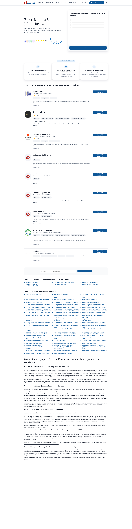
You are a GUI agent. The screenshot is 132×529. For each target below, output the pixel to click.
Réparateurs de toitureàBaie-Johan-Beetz (92, 345)
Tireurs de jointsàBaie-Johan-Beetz (63, 353)
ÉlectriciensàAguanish (31, 284)
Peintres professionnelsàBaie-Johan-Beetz (65, 343)
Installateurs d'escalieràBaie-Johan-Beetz (92, 328)
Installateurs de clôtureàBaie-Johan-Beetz (93, 332)
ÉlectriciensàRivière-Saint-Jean (90, 284)
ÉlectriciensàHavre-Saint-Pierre (90, 282)
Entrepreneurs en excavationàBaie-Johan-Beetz (94, 310)
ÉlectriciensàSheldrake (60, 284)
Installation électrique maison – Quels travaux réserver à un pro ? (41, 444)
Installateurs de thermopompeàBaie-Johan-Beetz (38, 340)
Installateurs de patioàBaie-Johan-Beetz (92, 333)
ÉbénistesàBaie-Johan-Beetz (89, 299)
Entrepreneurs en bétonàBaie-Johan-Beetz (65, 307)
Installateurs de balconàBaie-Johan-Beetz (64, 332)
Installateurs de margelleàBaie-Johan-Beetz (65, 333)
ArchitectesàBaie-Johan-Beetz (34, 294)
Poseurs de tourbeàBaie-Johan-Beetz (63, 345)
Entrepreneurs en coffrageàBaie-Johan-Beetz (94, 309)
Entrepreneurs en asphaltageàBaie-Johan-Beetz (38, 307)
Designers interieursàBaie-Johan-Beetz (64, 299)
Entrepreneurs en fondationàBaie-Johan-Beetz (38, 312)
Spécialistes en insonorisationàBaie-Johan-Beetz (94, 350)
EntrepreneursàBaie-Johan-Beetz (90, 302)
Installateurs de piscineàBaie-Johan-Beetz (64, 335)
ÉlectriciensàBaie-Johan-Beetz (34, 302)
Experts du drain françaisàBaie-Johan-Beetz (65, 328)
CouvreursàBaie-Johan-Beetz (33, 296)
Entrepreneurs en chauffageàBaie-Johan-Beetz (38, 309)
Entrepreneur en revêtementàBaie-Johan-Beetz (66, 302)
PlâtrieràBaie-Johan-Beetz (89, 343)
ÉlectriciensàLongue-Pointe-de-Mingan (64, 282)
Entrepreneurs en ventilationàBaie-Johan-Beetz (94, 322)
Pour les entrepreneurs (70, 2)
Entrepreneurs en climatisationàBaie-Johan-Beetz (66, 309)
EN (107, 2)
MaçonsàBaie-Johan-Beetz (61, 340)
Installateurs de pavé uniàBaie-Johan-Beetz (37, 335)
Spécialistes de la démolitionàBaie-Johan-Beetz (38, 350)
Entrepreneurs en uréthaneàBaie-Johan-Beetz (66, 322)
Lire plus (35, 102)
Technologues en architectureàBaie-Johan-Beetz (38, 353)
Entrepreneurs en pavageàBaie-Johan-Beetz (37, 315)
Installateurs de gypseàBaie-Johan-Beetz (36, 333)
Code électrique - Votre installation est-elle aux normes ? (40, 382)
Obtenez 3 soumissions (96, 2)
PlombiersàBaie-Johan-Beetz (33, 345)
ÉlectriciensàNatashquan (32, 282)
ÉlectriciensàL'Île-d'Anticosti (33, 286)
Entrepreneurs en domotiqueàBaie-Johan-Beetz (66, 310)
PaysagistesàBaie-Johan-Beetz (34, 343)
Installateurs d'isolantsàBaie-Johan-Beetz (36, 332)
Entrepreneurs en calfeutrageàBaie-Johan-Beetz (94, 307)
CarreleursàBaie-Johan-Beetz (61, 294)
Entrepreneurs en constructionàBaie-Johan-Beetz (38, 310)
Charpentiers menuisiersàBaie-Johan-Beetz (93, 294)
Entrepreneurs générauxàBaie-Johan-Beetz (37, 325)
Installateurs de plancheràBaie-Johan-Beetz (93, 335)
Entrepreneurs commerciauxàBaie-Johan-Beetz (38, 304)
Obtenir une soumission (100, 91)
